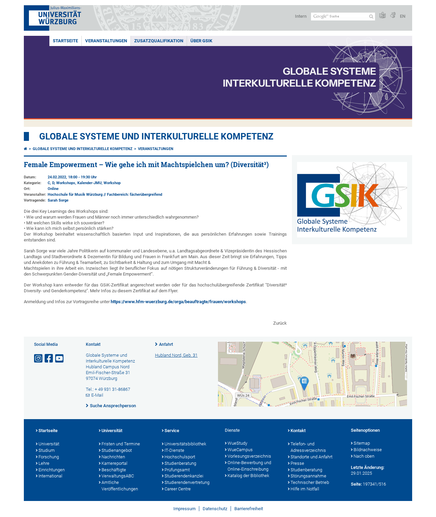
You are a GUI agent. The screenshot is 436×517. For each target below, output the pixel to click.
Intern (301, 16)
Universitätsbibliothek (185, 443)
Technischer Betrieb (310, 482)
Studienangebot (117, 450)
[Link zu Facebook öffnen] (49, 359)
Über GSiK (201, 40)
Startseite (65, 40)
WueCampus (240, 449)
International (50, 475)
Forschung (48, 456)
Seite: (356, 484)
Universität (48, 443)
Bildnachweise (368, 449)
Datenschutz (215, 508)
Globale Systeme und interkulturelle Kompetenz (83, 149)
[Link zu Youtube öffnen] (60, 359)
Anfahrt (166, 344)
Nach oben (364, 456)
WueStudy (237, 443)
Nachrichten (113, 456)
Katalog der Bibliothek (248, 475)
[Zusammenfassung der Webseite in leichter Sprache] (382, 15)
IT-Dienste (174, 450)
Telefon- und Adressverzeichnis (308, 447)
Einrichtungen (51, 469)
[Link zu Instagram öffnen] (39, 359)
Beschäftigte (114, 469)
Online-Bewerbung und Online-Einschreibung (249, 466)
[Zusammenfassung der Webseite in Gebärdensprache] (392, 15)
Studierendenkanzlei (184, 475)
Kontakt (298, 430)
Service (172, 430)
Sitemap (362, 443)
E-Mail (97, 395)
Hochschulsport (180, 456)
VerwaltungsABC (118, 475)
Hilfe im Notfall (305, 488)
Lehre (43, 463)
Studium (46, 450)
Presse (297, 463)
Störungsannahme (308, 475)
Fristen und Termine (121, 443)
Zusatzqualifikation (158, 40)
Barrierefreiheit (248, 508)
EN (402, 16)
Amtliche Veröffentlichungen (120, 485)
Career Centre (178, 488)
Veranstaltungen (106, 40)
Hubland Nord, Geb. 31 (176, 355)
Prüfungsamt (177, 469)
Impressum (184, 508)
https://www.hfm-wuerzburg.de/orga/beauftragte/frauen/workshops (178, 301)
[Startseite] (25, 149)
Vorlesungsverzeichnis (249, 456)
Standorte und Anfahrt (311, 456)
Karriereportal (114, 463)
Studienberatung (180, 463)
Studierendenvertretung (187, 482)
